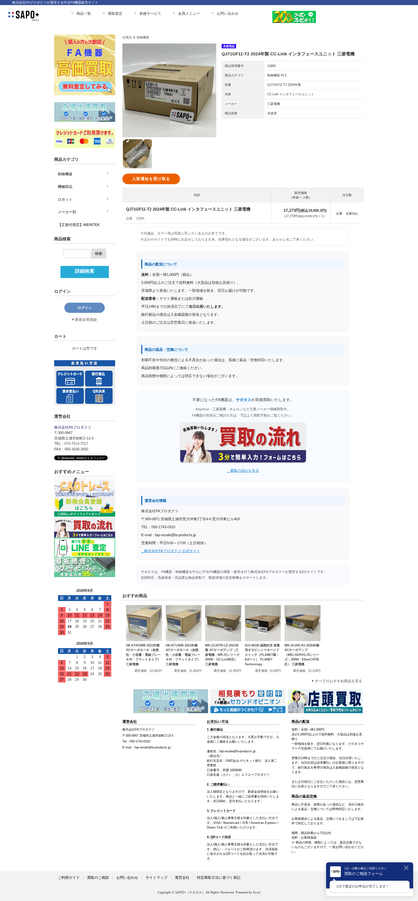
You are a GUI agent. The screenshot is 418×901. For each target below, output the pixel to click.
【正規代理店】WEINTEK (79, 225)
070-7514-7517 (76, 443)
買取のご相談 (98, 877)
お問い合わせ (228, 13)
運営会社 (182, 877)
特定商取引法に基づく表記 (218, 877)
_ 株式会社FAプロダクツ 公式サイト (170, 551)
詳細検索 (84, 271)
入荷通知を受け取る (151, 179)
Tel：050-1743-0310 (136, 741)
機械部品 (65, 186)
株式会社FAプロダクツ (138, 729)
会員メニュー (189, 13)
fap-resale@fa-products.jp (237, 751)
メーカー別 (67, 212)
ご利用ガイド (69, 877)
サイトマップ (156, 877)
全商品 (127, 37)
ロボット (65, 199)
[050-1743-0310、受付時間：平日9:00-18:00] (379, 15)
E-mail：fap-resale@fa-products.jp (146, 747)
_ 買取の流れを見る (243, 471)
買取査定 (115, 13)
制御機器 (143, 37)
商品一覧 (83, 13)
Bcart (257, 892)
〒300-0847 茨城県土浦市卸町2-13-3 (147, 735)
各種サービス (150, 13)
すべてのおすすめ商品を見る (338, 681)
